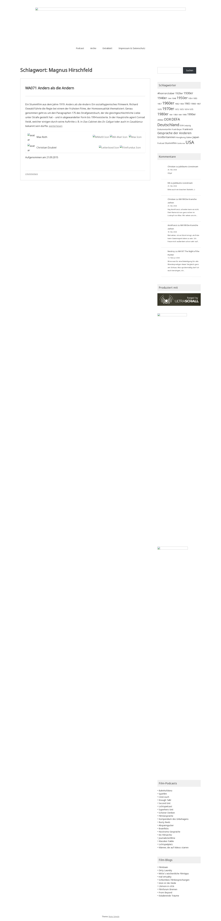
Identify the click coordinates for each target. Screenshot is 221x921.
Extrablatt (107, 48)
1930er (188, 93)
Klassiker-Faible (166, 841)
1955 (195, 98)
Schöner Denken (167, 812)
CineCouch (164, 796)
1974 (186, 109)
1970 (159, 109)
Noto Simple (114, 916)
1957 (159, 103)
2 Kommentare (31, 174)
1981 (171, 115)
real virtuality (165, 876)
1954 (190, 98)
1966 (193, 103)
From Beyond (165, 892)
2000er (160, 119)
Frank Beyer (177, 129)
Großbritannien (166, 137)
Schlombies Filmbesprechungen (174, 879)
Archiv (93, 48)
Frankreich (188, 129)
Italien (189, 137)
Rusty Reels (164, 822)
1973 (182, 109)
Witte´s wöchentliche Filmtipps (174, 873)
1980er (163, 114)
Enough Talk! (165, 800)
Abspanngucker (166, 825)
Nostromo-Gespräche (169, 831)
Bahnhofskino (165, 790)
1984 (175, 114)
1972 (177, 109)
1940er (162, 98)
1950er (182, 97)
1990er (191, 114)
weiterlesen (55, 126)
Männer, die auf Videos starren (174, 847)
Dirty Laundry (165, 870)
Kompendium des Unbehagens (174, 819)
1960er (168, 103)
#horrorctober (166, 93)
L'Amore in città (166, 886)
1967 (198, 103)
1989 (180, 115)
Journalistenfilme (167, 838)
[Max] (134, 137)
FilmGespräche (166, 815)
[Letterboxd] (108, 147)
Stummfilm (171, 143)
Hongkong (181, 137)
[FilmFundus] (130, 147)
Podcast (80, 48)
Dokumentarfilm (164, 129)
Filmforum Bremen (168, 889)
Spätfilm (163, 793)
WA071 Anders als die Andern (49, 87)
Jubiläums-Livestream (188, 166)
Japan (196, 137)
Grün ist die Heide (167, 883)
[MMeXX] (100, 137)
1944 (169, 98)
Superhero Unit (166, 809)
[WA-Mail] (118, 137)
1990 (184, 114)
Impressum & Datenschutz (132, 48)
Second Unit (164, 803)
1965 (187, 103)
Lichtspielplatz (166, 844)
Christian (172, 166)
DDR (167, 119)
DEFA (176, 119)
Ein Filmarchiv (165, 834)
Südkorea (181, 143)
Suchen (189, 70)
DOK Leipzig (185, 125)
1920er (179, 93)
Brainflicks (164, 828)
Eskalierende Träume (169, 895)
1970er (168, 108)
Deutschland (168, 124)
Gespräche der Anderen (174, 133)
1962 (177, 103)
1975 (191, 109)
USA (190, 142)
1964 (182, 104)
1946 (174, 98)
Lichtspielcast (165, 806)
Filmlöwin (163, 867)
